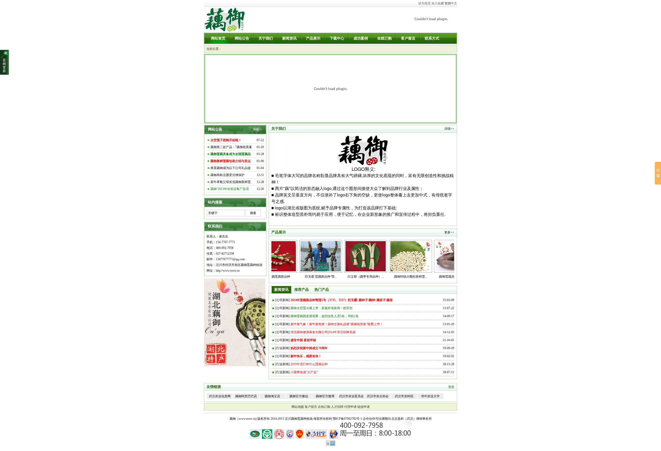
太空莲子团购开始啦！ (225, 140)
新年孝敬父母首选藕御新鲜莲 (230, 182)
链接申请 (363, 407)
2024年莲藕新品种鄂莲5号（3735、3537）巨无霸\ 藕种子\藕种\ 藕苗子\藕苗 (341, 300)
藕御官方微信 (298, 396)
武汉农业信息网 (220, 396)
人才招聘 (337, 407)
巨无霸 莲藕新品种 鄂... (297, 276)
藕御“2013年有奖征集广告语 (229, 189)
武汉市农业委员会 (351, 396)
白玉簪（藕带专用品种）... (342, 276)
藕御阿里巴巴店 (246, 396)
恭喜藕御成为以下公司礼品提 (230, 168)
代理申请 (350, 407)
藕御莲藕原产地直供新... (431, 276)
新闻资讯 (289, 38)
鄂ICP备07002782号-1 (347, 419)
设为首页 (424, 3)
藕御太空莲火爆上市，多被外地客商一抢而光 (321, 308)
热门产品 (321, 290)
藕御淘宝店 (272, 396)
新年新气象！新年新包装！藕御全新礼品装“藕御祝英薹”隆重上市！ (336, 324)
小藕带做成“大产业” (304, 372)
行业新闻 (282, 348)
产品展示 (313, 38)
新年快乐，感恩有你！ (305, 356)
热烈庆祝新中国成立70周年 (309, 348)
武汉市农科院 (404, 396)
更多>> (449, 232)
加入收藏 (437, 3)
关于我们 (265, 38)
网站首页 (218, 38)
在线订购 (384, 38)
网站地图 (298, 407)
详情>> (258, 129)
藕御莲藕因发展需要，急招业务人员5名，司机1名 (324, 316)
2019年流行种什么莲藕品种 (309, 364)
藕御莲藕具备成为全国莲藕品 (230, 154)
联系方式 (432, 38)
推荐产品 (301, 290)
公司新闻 (282, 300)
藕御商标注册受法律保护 (227, 175)
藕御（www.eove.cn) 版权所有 (250, 419)
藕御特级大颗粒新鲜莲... (386, 276)
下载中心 (337, 38)
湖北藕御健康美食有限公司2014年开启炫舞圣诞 (323, 332)
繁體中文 (451, 3)
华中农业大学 (430, 396)
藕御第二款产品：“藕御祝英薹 (231, 147)
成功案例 (360, 38)
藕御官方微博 (325, 396)
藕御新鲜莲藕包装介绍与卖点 (230, 161)
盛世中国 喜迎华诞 (303, 340)
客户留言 (408, 38)
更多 (451, 387)
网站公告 (242, 38)
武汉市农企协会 (378, 396)
